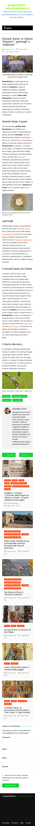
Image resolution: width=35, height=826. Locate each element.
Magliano (8, 326)
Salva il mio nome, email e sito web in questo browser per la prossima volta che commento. (15, 777)
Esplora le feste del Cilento (12, 579)
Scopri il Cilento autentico (19, 483)
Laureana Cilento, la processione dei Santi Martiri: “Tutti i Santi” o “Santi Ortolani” (17, 710)
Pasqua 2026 (22, 701)
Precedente (10, 455)
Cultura (10, 51)
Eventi (7, 483)
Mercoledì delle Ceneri (24, 240)
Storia (13, 626)
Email (4, 758)
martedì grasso (24, 229)
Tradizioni (17, 51)
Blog (21, 823)
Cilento (20, 157)
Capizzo (16, 326)
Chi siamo (15, 823)
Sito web (5, 766)
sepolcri (7, 400)
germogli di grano (20, 396)
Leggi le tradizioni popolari (12, 531)
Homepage (5, 823)
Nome (4, 749)
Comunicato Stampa (12, 503)
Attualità (7, 480)
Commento (6, 737)
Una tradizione (7, 234)
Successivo (25, 455)
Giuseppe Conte (9, 49)
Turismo (7, 489)
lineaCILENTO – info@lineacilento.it (18, 7)
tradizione (18, 400)
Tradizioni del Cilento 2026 (20, 486)
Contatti (28, 823)
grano (20, 140)
